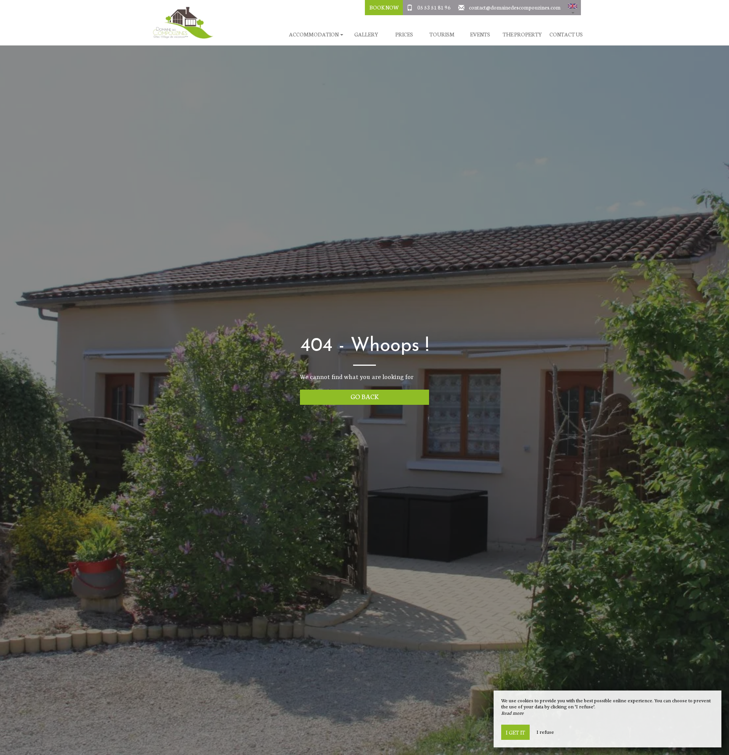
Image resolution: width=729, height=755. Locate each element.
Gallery (366, 34)
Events (480, 34)
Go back (364, 396)
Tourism (441, 34)
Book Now (384, 7)
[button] (572, 7)
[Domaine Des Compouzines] (180, 23)
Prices (404, 34)
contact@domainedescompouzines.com (514, 7)
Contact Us (566, 34)
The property (522, 34)
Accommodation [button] (314, 34)
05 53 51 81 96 (434, 7)
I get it (515, 732)
